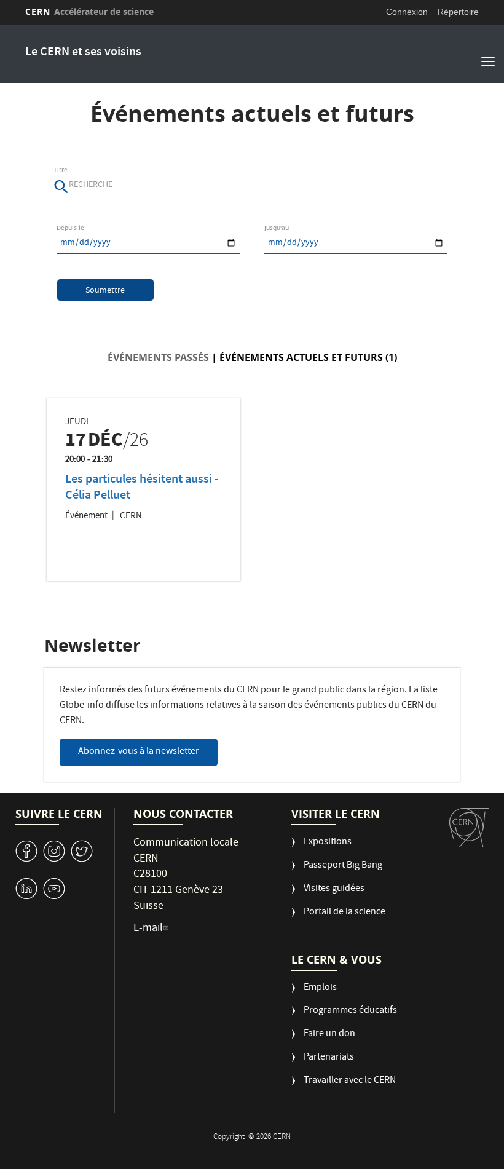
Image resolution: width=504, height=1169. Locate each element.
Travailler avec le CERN (350, 1081)
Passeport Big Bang (343, 866)
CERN (89, 11)
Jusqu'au (276, 228)
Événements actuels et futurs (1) (308, 357)
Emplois (320, 988)
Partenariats (329, 1058)
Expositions (328, 843)
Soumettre (105, 291)
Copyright (229, 1137)
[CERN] (469, 827)
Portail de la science (344, 913)
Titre (60, 170)
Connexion (407, 12)
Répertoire (458, 12)
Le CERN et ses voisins (83, 52)
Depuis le (70, 228)
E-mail (148, 929)
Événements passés (158, 357)
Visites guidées (334, 889)
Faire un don (329, 1035)
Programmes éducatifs (350, 1011)
